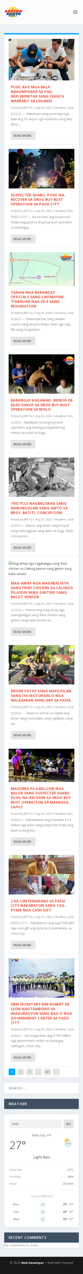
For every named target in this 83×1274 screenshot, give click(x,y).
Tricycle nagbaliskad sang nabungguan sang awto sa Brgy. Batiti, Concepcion (39, 508)
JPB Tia (28, 108)
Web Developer (32, 1263)
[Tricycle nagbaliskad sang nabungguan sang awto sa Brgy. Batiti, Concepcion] (42, 477)
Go (68, 1124)
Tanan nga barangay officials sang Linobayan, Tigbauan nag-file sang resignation (38, 299)
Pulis (70, 211)
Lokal (70, 108)
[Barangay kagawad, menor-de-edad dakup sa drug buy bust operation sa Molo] (42, 374)
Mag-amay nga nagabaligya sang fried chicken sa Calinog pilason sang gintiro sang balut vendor (42, 590)
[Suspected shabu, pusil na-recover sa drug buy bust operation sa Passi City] (42, 168)
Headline (60, 108)
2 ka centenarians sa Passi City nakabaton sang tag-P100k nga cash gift (38, 906)
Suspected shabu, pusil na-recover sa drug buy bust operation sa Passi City (38, 200)
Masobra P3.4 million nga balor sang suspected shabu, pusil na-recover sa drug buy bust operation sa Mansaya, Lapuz (41, 797)
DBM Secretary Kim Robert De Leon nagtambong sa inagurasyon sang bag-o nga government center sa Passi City (41, 1013)
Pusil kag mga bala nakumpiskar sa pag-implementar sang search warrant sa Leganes (37, 94)
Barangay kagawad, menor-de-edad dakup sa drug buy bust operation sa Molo (42, 405)
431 (47, 1072)
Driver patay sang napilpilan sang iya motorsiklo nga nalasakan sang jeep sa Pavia (41, 696)
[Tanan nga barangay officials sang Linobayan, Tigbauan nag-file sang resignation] (42, 269)
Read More (22, 135)
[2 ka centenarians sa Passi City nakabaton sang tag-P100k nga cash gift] (42, 874)
